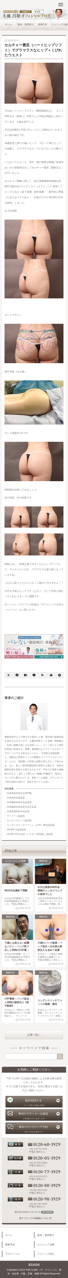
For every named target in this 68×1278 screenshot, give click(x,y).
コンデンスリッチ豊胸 (15, 861)
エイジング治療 (60, 24)
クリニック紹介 (45, 1253)
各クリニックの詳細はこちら (34, 1218)
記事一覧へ (34, 1034)
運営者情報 (34, 1264)
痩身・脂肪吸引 (25, 24)
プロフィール (12, 1253)
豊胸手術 (42, 24)
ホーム (8, 24)
